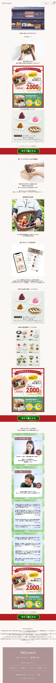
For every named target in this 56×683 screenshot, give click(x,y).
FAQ (45, 668)
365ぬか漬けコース (14, 668)
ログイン (46, 3)
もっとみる (28, 642)
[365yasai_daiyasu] (7, 3)
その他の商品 (39, 668)
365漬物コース (24, 668)
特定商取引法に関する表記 (20, 674)
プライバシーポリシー (31, 674)
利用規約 (38, 674)
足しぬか (32, 668)
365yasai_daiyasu (26, 678)
